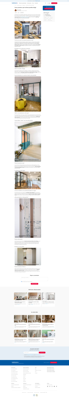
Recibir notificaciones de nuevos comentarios (27, 281)
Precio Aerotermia (13, 370)
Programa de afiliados (37, 387)
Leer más (18, 304)
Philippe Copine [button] (16, 65)
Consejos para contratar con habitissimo (16, 387)
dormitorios (16, 264)
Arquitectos (24, 381)
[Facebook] (49, 386)
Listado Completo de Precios (50, 367)
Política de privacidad (30, 392)
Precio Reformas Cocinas (14, 377)
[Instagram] (47, 386)
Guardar (22, 12)
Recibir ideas (42, 352)
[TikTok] (56, 386)
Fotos (35, 371)
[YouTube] (54, 386)
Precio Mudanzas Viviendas (14, 371)
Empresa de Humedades (26, 371)
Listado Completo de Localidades (51, 371)
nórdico (19, 264)
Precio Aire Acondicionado (14, 374)
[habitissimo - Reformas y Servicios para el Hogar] (15, 3)
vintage (22, 65)
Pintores (24, 377)
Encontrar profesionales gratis (48, 8)
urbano (22, 110)
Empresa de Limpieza (25, 370)
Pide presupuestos (54, 3)
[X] (52, 386)
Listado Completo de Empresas (50, 370)
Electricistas (24, 378)
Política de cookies (36, 392)
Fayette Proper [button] (16, 110)
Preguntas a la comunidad (38, 370)
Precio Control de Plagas (14, 381)
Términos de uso (24, 392)
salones (20, 65)
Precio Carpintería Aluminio (14, 378)
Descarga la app (25, 387)
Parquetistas (24, 374)
